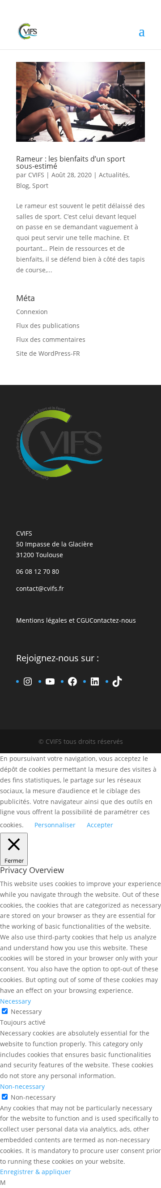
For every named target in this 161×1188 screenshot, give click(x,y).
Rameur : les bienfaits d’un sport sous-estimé (70, 162)
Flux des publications (48, 325)
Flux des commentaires (50, 339)
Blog (22, 185)
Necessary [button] (15, 1001)
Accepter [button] (100, 825)
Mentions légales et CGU (52, 620)
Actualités (113, 174)
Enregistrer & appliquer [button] (35, 1171)
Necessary (26, 1011)
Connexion (32, 311)
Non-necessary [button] (22, 1086)
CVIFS (36, 174)
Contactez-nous (112, 620)
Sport (40, 185)
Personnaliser (55, 825)
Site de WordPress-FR (48, 353)
